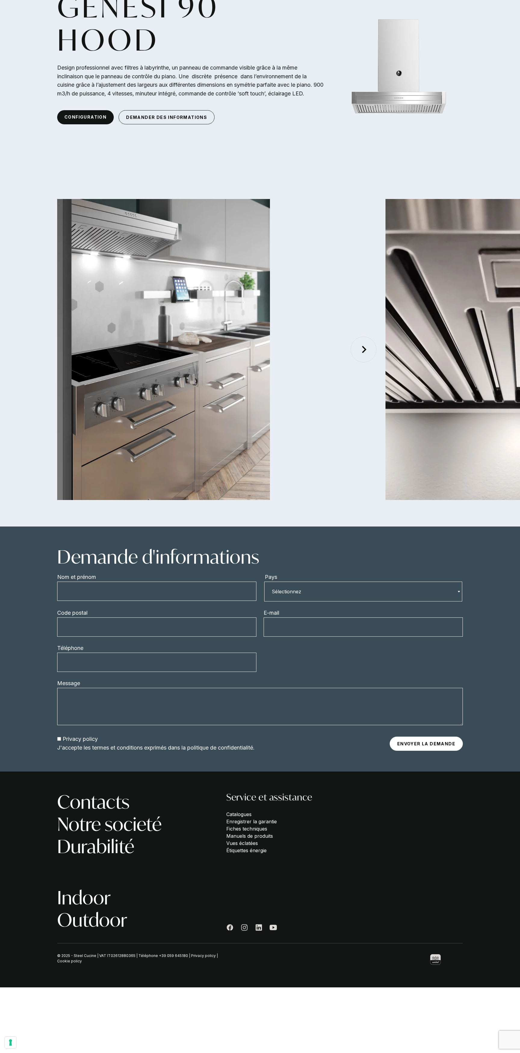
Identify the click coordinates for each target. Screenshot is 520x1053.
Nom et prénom (76, 577)
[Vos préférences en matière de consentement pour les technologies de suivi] (10, 1042)
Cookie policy (69, 961)
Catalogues (239, 814)
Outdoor (92, 920)
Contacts (93, 802)
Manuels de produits (249, 836)
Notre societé (109, 824)
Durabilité (95, 846)
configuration (85, 117)
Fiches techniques (246, 829)
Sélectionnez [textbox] (286, 592)
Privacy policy (80, 739)
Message (68, 683)
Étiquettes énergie (246, 850)
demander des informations (166, 117)
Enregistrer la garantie (251, 821)
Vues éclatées (242, 843)
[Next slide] (363, 349)
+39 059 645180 (173, 955)
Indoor (84, 898)
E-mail (271, 613)
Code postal (72, 613)
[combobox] (363, 591)
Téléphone (70, 648)
